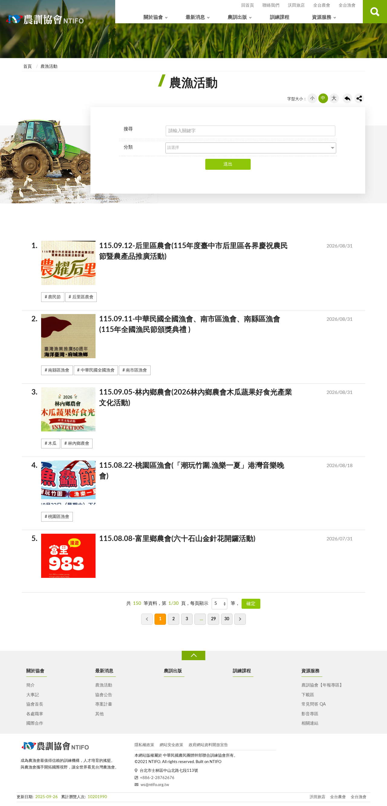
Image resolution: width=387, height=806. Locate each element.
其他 (99, 714)
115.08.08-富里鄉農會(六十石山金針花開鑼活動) (197, 538)
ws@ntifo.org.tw (155, 785)
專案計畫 (103, 704)
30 (226, 619)
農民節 (54, 297)
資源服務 (321, 17)
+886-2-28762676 (157, 778)
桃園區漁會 (58, 517)
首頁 (27, 66)
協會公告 (103, 695)
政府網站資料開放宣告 (208, 745)
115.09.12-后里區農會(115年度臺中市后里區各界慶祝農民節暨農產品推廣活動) (197, 251)
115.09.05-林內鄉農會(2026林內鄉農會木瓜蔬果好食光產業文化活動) (197, 398)
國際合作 (34, 723)
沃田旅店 (296, 5)
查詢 (375, 11)
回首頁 (247, 5)
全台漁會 (347, 5)
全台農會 (321, 5)
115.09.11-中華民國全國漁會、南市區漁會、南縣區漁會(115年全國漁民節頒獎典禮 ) (197, 324)
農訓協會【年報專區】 (322, 685)
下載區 (307, 695)
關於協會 (153, 17)
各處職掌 (34, 714)
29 (213, 619)
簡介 (30, 685)
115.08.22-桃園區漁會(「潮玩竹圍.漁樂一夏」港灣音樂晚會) (197, 471)
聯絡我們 (270, 5)
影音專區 (309, 714)
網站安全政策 (171, 745)
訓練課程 (279, 17)
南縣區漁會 (58, 370)
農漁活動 (49, 66)
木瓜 (52, 443)
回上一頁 (347, 98)
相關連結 (309, 723)
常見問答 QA (313, 704)
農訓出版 (237, 17)
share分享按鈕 (359, 98)
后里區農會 (82, 297)
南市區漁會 (136, 370)
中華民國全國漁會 (98, 370)
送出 (228, 164)
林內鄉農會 (78, 443)
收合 (193, 655)
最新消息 (195, 17)
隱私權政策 (144, 745)
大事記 (32, 695)
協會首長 (34, 704)
